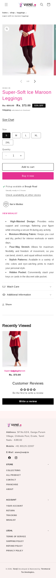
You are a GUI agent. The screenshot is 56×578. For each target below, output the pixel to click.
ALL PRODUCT (13, 475)
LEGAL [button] (9, 530)
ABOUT (9, 489)
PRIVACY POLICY (14, 551)
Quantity (6, 149)
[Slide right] (34, 81)
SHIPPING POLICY (15, 541)
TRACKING (11, 515)
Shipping (6, 110)
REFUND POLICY (14, 546)
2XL (8, 142)
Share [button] (8, 304)
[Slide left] (21, 81)
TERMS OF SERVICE (16, 536)
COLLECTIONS (13, 470)
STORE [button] (9, 464)
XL (36, 135)
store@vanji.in (22, 452)
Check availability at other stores (23, 195)
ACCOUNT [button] (11, 500)
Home (5, 13)
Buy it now (28, 175)
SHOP (12, 13)
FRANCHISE (12, 484)
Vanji (15, 569)
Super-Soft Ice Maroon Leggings (14, 371)
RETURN (10, 511)
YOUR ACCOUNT (14, 506)
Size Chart (8, 119)
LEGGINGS (21, 13)
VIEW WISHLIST (9, 213)
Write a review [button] (28, 401)
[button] (6, 4)
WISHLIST (11, 520)
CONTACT (11, 480)
